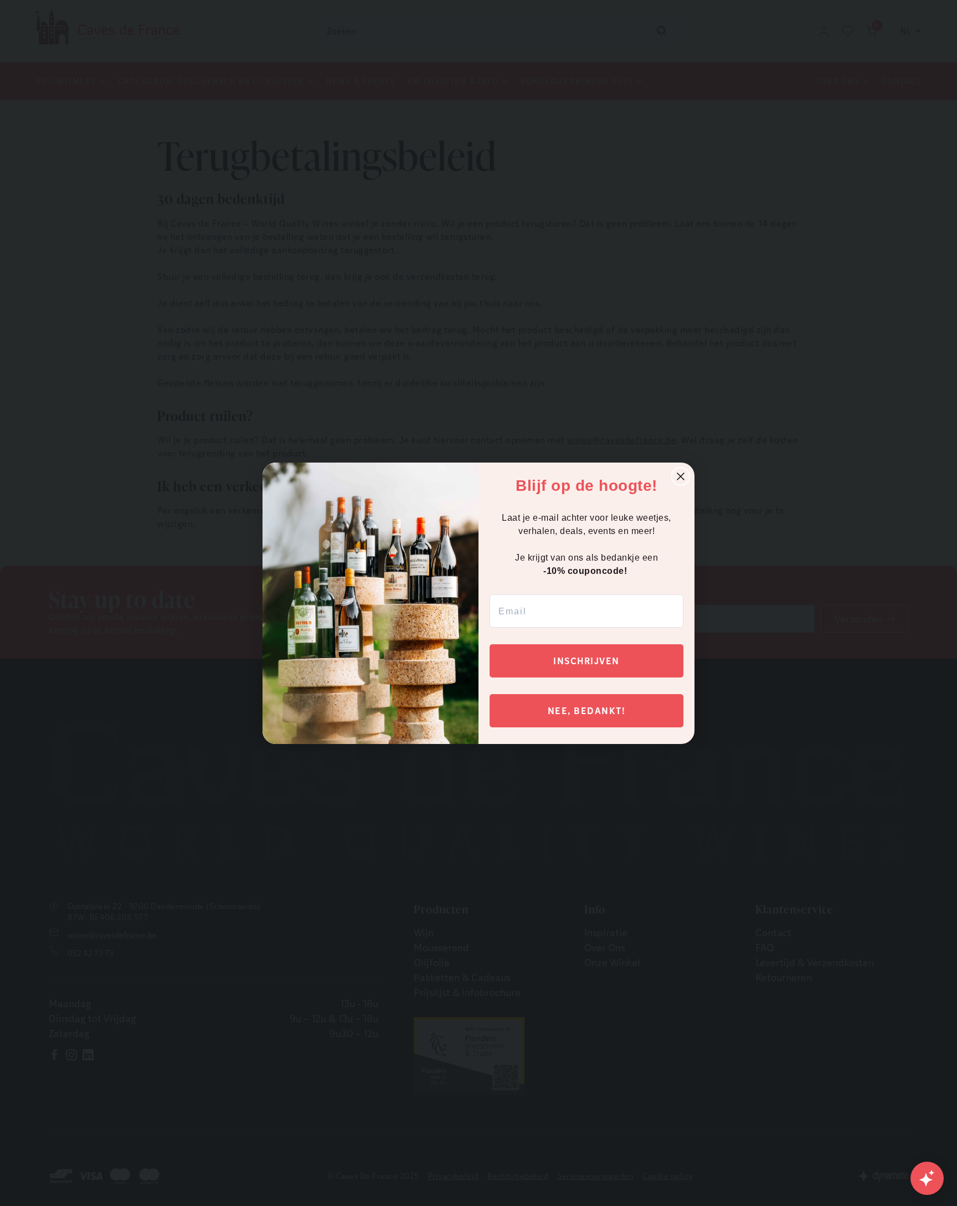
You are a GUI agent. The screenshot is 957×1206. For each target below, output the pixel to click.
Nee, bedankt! (587, 710)
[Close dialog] (680, 476)
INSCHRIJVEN (586, 660)
